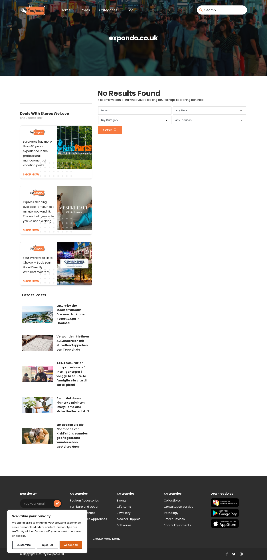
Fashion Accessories (84, 500)
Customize (24, 545)
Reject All (47, 545)
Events (121, 500)
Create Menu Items (106, 539)
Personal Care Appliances (88, 519)
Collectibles (172, 500)
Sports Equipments (177, 525)
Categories (108, 10)
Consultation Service (178, 507)
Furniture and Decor (84, 507)
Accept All (71, 545)
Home (65, 10)
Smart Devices (174, 519)
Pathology (171, 513)
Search (107, 130)
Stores (85, 10)
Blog (130, 10)
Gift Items (124, 507)
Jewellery (124, 513)
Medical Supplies (128, 519)
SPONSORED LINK (31, 118)
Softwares (124, 525)
